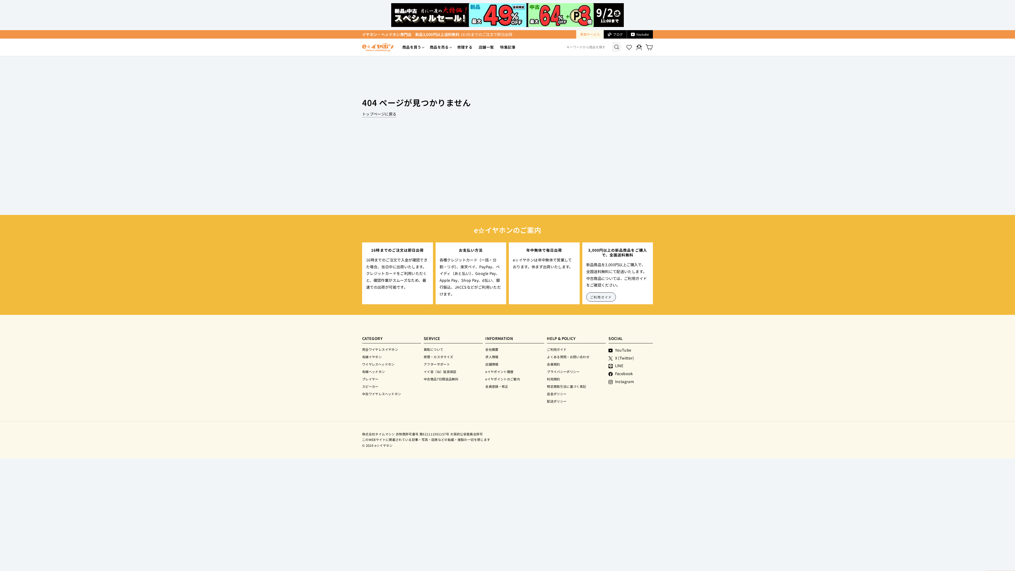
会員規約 (553, 364)
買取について (433, 349)
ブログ (618, 34)
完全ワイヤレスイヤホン (380, 349)
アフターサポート (437, 364)
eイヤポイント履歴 (499, 371)
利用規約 (553, 379)
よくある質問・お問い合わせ (568, 356)
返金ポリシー (556, 394)
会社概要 (491, 349)
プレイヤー (370, 379)
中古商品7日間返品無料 (441, 379)
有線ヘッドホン (373, 371)
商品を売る (439, 47)
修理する (464, 47)
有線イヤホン (372, 356)
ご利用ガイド (601, 297)
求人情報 (491, 356)
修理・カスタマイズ (438, 356)
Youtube (642, 34)
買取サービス (590, 34)
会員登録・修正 (496, 386)
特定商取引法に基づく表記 (566, 386)
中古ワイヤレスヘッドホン (381, 394)
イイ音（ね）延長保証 (440, 371)
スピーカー (370, 386)
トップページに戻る (379, 114)
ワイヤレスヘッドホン (378, 364)
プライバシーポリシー (563, 371)
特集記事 (507, 47)
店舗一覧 (486, 47)
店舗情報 (491, 364)
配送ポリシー (556, 401)
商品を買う (411, 47)
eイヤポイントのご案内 (502, 379)
